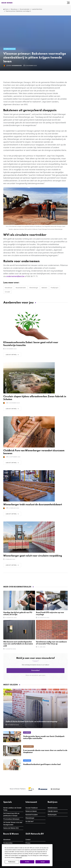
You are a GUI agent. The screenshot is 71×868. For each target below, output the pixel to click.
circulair (7, 292)
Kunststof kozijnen (32, 814)
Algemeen (27, 732)
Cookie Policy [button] (24, 855)
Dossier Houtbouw (32, 808)
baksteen (44, 288)
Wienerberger (17, 65)
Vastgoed (27, 760)
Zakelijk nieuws (53, 811)
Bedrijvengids (52, 814)
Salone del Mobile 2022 (11, 828)
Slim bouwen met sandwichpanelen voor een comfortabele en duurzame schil (18, 644)
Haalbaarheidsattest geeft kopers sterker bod (42, 764)
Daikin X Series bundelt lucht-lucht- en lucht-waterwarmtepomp (31, 721)
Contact (28, 839)
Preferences (11, 861)
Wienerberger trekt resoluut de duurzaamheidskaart (32, 505)
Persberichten (7, 843)
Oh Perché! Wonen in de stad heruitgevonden (12, 824)
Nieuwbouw (14, 9)
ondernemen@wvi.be (15, 276)
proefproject (54, 288)
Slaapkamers (28, 746)
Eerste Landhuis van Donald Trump (12, 809)
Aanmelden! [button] (35, 670)
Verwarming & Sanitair (13, 691)
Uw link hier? (30, 821)
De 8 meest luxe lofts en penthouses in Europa (11, 815)
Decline (27, 861)
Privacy (28, 843)
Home (7, 9)
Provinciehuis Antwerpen (11, 819)
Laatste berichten (37, 9)
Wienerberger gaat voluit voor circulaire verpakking (32, 556)
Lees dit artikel (11, 354)
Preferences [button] (18, 857)
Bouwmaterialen (25, 9)
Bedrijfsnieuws (52, 808)
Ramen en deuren (31, 811)
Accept (43, 861)
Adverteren (6, 839)
